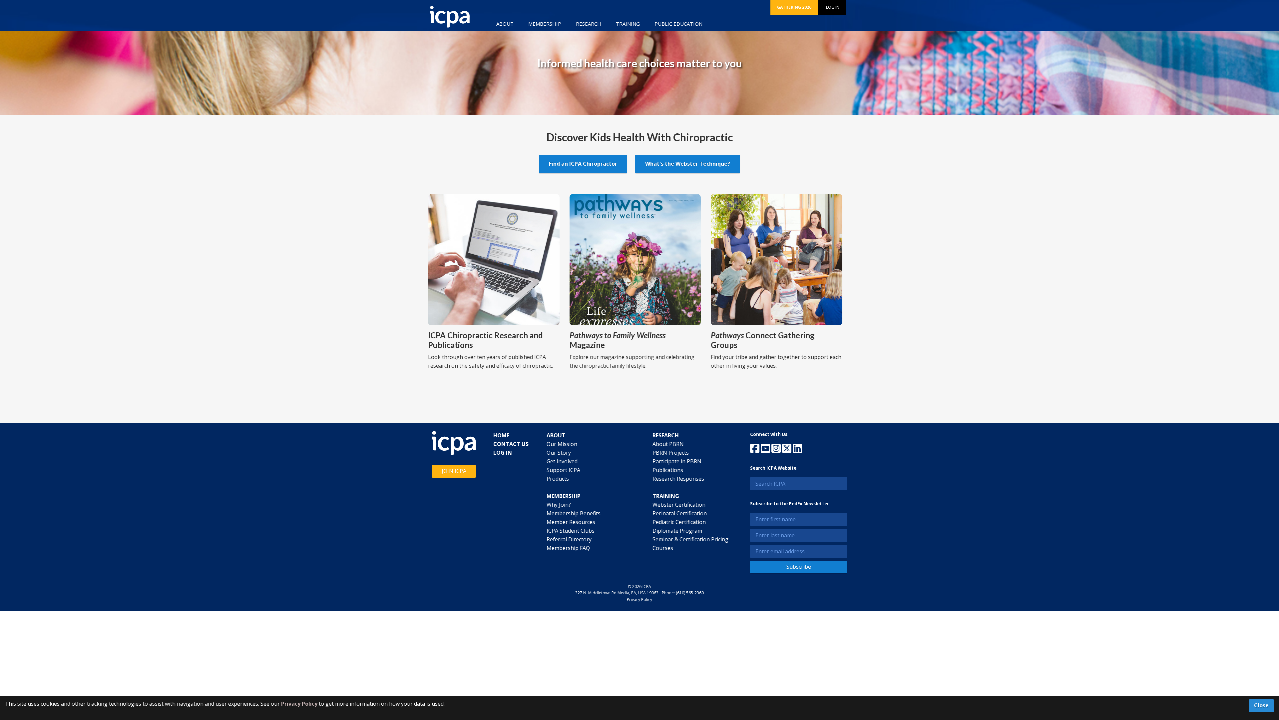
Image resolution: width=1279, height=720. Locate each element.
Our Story (559, 452)
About (505, 23)
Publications (667, 470)
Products (558, 478)
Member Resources (571, 522)
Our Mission (562, 444)
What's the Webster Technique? (687, 163)
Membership (544, 23)
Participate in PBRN (676, 461)
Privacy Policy (639, 599)
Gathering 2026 (794, 7)
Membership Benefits (574, 513)
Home (501, 435)
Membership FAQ (568, 548)
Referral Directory (569, 539)
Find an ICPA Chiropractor (583, 163)
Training (628, 23)
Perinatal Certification (679, 513)
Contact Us (511, 444)
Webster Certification (678, 504)
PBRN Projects (670, 452)
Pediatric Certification (679, 522)
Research (588, 23)
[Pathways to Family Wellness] (635, 259)
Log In (832, 7)
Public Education (678, 23)
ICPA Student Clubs (571, 530)
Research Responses (678, 478)
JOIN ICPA (454, 471)
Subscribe (798, 566)
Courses (662, 548)
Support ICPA (563, 470)
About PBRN (668, 444)
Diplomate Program (677, 530)
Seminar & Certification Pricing (690, 539)
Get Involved (562, 461)
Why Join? (559, 504)
